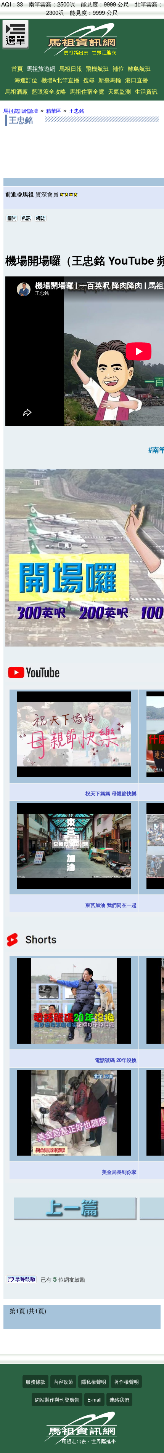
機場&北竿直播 (60, 80)
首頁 (17, 68)
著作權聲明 (126, 1381)
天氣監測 (119, 91)
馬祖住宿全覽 (87, 91)
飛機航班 (97, 68)
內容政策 (63, 1381)
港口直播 (136, 80)
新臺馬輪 (109, 80)
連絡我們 (119, 1399)
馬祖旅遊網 (41, 68)
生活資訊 (146, 91)
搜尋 (89, 80)
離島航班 (139, 68)
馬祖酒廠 (16, 91)
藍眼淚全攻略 (49, 91)
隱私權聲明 (93, 1381)
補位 (118, 68)
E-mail (94, 1399)
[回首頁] (82, 53)
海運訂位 (25, 80)
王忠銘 (76, 110)
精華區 (53, 110)
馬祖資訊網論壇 (20, 110)
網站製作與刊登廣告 (57, 1399)
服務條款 (35, 1381)
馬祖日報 (70, 68)
